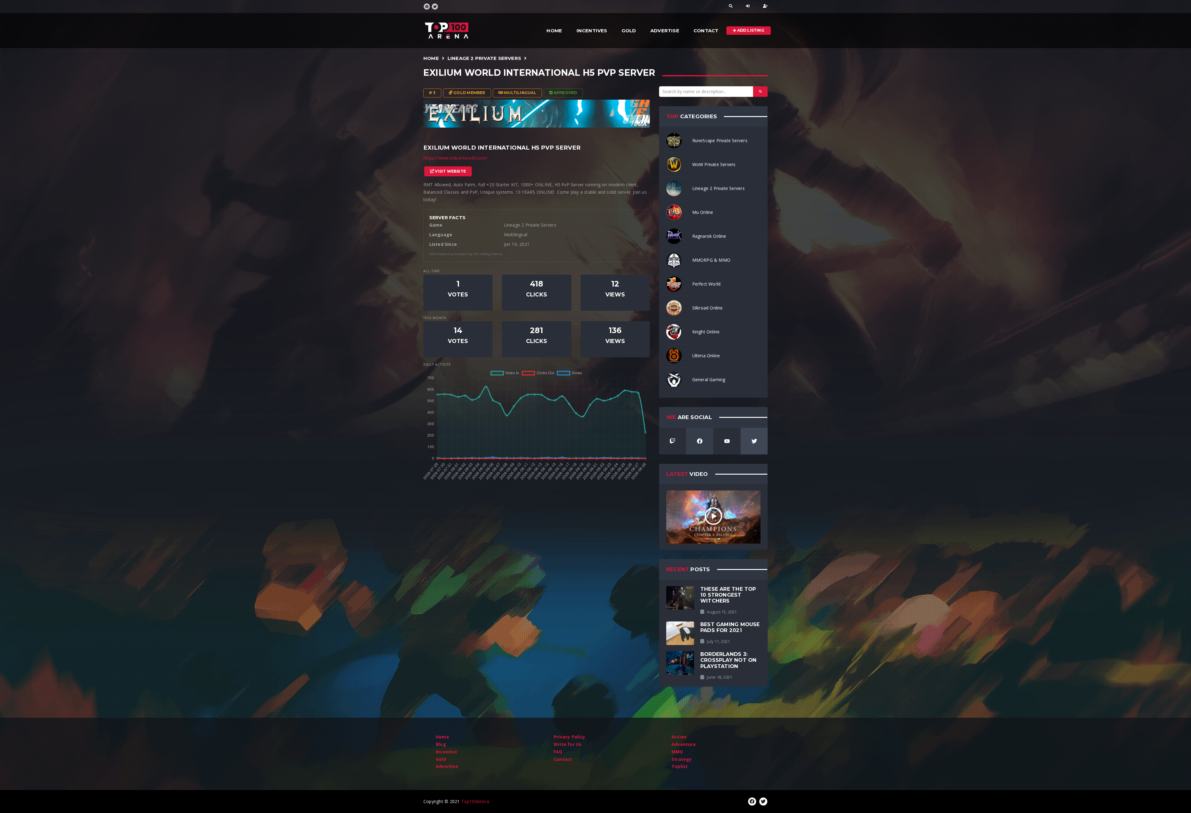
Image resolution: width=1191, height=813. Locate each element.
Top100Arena (475, 801)
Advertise (664, 31)
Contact (706, 31)
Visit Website (450, 171)
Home (554, 31)
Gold (629, 31)
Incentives (592, 31)
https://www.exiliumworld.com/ (455, 158)
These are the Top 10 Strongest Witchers (728, 595)
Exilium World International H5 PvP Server (539, 72)
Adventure (683, 744)
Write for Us (568, 744)
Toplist (679, 766)
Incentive (446, 752)
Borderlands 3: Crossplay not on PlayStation (728, 660)
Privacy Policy (569, 737)
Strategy (681, 759)
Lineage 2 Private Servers (484, 58)
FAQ (558, 752)
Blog (441, 744)
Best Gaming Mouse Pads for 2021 (730, 627)
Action (678, 737)
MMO (677, 752)
